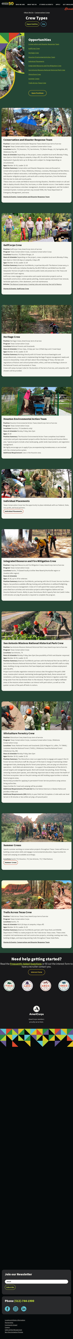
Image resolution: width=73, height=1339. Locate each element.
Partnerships (9, 1323)
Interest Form (36, 972)
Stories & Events (46, 4)
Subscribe (10, 1287)
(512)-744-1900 (24, 1301)
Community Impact (11, 1325)
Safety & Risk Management (13, 1330)
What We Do (32, 4)
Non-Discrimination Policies (14, 1332)
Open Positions (37, 93)
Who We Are (20, 4)
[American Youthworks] (7, 3)
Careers (7, 1327)
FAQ (43, 24)
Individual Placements (13, 511)
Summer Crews (11, 862)
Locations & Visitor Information (15, 1320)
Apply (58, 4)
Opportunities (32, 24)
